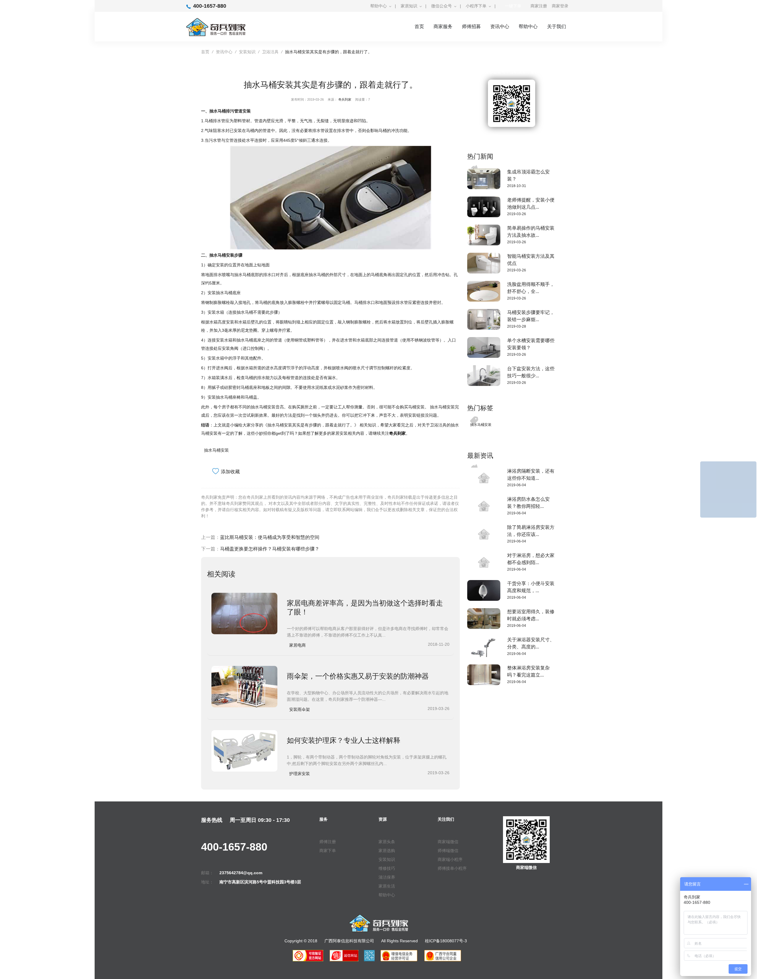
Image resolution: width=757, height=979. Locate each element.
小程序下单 (476, 6)
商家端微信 (448, 841)
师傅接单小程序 (452, 868)
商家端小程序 (450, 859)
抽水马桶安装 (216, 450)
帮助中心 (378, 6)
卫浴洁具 (270, 51)
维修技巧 (386, 868)
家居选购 (386, 850)
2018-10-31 (516, 186)
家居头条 (386, 841)
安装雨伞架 (299, 709)
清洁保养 (386, 877)
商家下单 (327, 850)
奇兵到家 (344, 99)
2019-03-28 (516, 326)
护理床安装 (299, 773)
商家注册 (538, 6)
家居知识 (409, 6)
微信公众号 (441, 6)
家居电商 (297, 645)
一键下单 (513, 6)
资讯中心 (499, 26)
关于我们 (556, 26)
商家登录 (560, 6)
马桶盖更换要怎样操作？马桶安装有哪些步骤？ (269, 548)
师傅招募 (471, 26)
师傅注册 (327, 841)
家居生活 (386, 886)
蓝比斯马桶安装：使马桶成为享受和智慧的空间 (269, 537)
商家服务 (443, 26)
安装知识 (247, 51)
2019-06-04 (516, 485)
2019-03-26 (516, 214)
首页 (419, 26)
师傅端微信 (448, 850)
